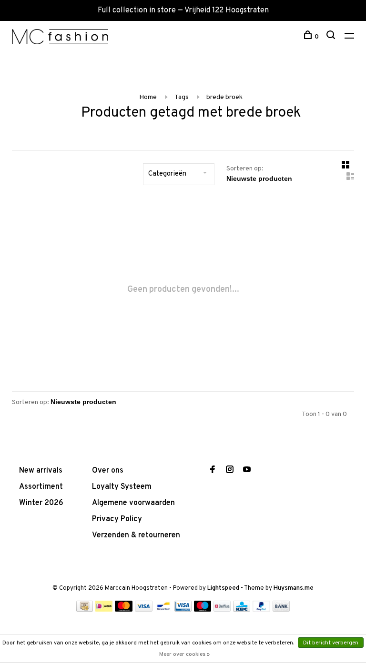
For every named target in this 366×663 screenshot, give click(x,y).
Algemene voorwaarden (133, 503)
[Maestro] (203, 609)
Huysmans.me (294, 588)
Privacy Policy (117, 519)
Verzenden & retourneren (136, 535)
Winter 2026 (41, 503)
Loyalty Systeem (122, 487)
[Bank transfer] (281, 609)
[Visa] (143, 609)
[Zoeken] (331, 37)
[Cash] (84, 609)
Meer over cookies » (184, 654)
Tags (181, 97)
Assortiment (41, 487)
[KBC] (241, 609)
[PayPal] (261, 609)
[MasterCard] (123, 609)
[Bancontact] (163, 609)
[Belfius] (222, 609)
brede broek (224, 97)
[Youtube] (247, 470)
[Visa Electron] (183, 609)
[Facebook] (212, 470)
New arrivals (40, 470)
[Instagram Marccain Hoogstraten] (230, 470)
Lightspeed (223, 588)
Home (148, 97)
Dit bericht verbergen (330, 643)
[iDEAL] (103, 609)
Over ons (107, 470)
